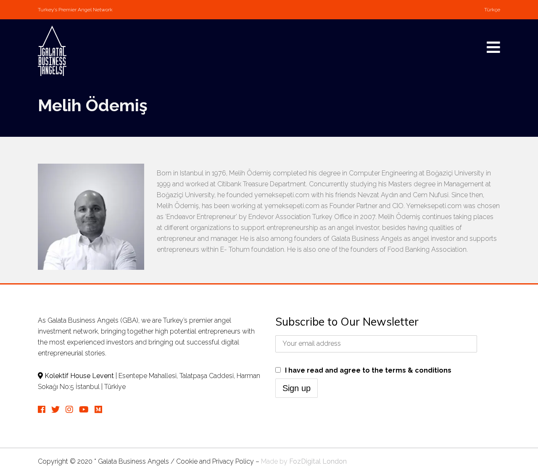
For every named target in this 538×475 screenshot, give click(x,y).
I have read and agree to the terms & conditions (368, 370)
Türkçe (492, 10)
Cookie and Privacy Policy (215, 461)
